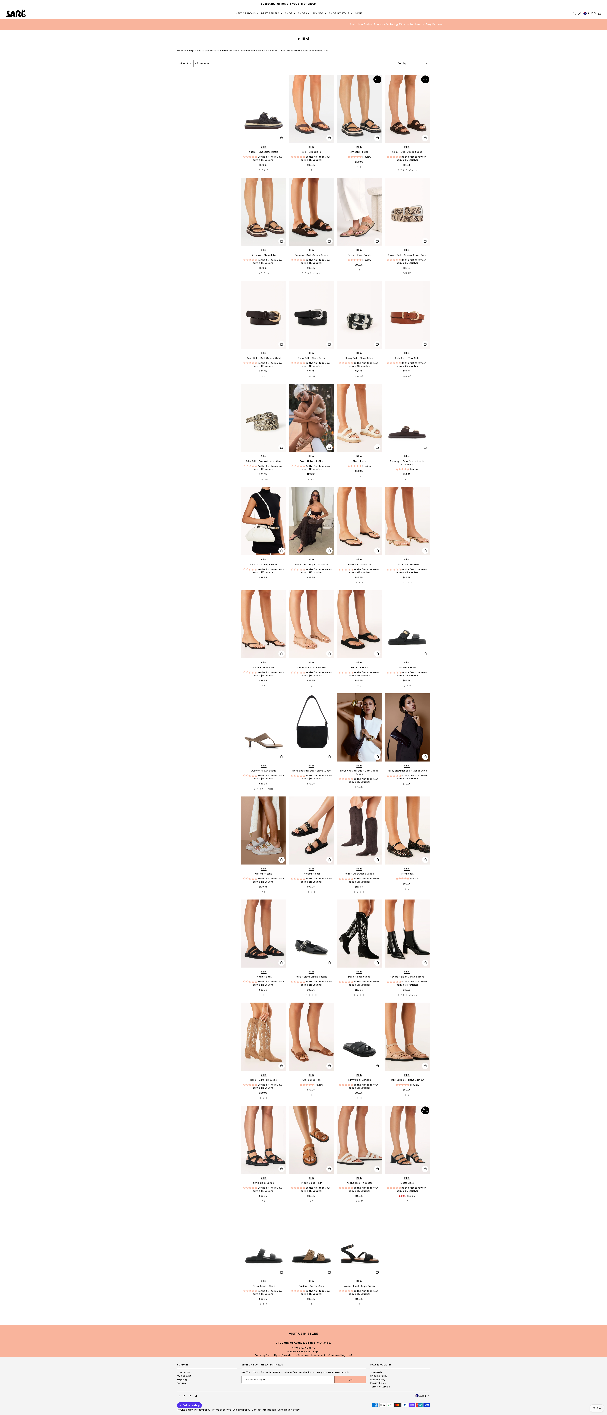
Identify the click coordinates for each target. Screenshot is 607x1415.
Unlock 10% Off (334, 730)
